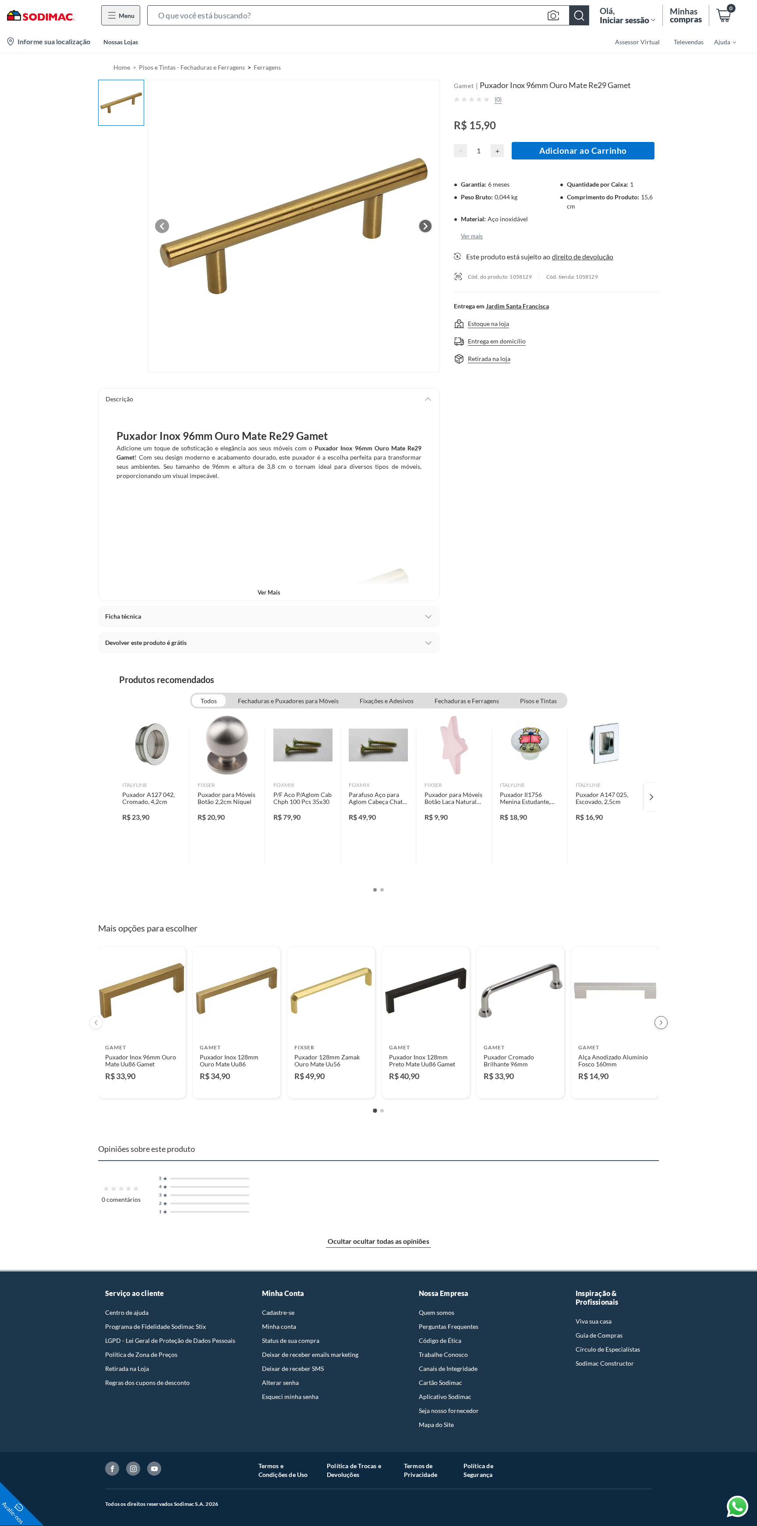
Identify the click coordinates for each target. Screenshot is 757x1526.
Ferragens (267, 67)
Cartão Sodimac (440, 1382)
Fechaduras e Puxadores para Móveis (288, 701)
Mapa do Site (436, 1424)
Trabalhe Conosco (443, 1354)
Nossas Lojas (120, 42)
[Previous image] (162, 226)
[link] (151, 796)
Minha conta (279, 1326)
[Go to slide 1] (375, 1110)
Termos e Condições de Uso (283, 1470)
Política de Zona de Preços (141, 1354)
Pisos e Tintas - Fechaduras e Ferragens (192, 67)
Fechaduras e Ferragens (467, 701)
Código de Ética (440, 1340)
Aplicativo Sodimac (445, 1396)
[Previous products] (96, 1022)
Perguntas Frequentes (448, 1326)
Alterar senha (280, 1382)
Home (121, 67)
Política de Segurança (478, 1470)
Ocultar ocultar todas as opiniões (378, 1241)
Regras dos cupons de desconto (147, 1382)
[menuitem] (720, 42)
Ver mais (269, 592)
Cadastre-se (278, 1312)
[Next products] (661, 1022)
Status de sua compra (290, 1340)
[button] (368, 15)
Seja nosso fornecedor (449, 1410)
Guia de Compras (599, 1335)
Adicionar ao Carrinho (583, 150)
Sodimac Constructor (605, 1363)
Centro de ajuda (127, 1312)
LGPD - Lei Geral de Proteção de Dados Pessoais (170, 1340)
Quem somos (436, 1312)
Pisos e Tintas (538, 701)
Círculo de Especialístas (608, 1349)
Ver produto (142, 1086)
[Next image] (425, 226)
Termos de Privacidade (420, 1470)
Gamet (464, 85)
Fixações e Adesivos (387, 701)
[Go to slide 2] (382, 1110)
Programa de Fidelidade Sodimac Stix (155, 1326)
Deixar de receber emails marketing (310, 1354)
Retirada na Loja (127, 1368)
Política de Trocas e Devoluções (354, 1470)
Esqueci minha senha (290, 1396)
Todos (209, 701)
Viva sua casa (594, 1321)
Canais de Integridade (448, 1368)
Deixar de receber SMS (293, 1368)
